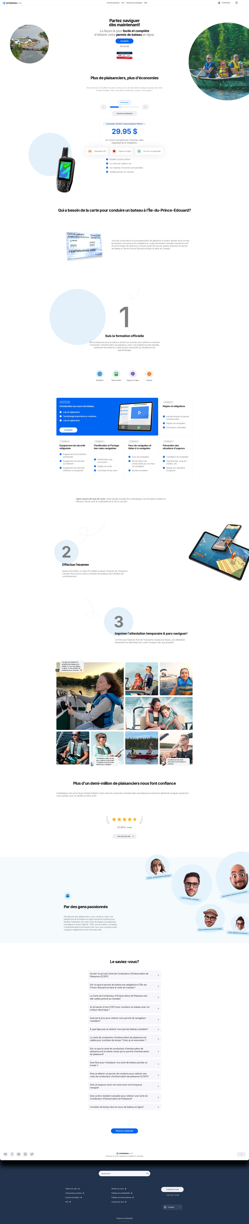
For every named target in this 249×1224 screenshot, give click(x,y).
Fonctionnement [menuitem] (113, 3)
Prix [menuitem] (122, 3)
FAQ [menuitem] (145, 3)
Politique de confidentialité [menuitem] (120, 1193)
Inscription (124, 41)
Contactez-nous (172, 1189)
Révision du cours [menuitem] (117, 1189)
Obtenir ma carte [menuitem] (71, 1189)
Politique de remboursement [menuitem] (121, 1197)
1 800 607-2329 (172, 1195)
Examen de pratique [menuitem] (134, 3)
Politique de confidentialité (124, 1218)
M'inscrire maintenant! (124, 1131)
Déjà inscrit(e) (124, 46)
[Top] (241, 1154)
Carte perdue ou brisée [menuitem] (73, 1193)
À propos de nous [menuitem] (117, 1202)
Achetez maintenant (124, 113)
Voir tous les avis (123, 836)
